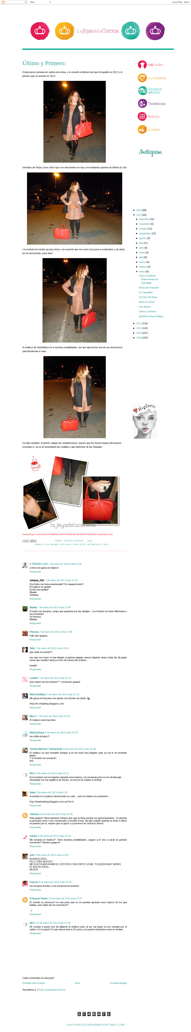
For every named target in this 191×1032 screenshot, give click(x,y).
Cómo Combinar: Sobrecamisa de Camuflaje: (148, 279)
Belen (33, 792)
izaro (32, 855)
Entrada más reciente (33, 983)
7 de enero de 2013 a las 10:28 (65, 564)
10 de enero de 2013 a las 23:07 (65, 898)
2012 (139, 323)
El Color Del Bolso (148, 297)
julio (141, 243)
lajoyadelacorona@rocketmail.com (95, 1025)
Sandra (33, 836)
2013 (139, 215)
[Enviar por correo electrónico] (23, 540)
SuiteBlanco (94, 544)
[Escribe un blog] (26, 540)
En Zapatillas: (146, 292)
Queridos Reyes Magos (151, 316)
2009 (139, 337)
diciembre (144, 219)
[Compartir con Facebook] (32, 540)
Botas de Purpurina (149, 287)
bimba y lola (42, 544)
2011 (139, 328)
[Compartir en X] (29, 540)
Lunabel (34, 678)
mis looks (66, 544)
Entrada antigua (118, 983)
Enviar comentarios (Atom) (51, 990)
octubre (143, 228)
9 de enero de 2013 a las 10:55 (56, 814)
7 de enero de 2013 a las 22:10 (63, 694)
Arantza (34, 882)
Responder (35, 571)
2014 (139, 210)
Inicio (77, 983)
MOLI (32, 773)
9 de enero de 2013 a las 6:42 (52, 792)
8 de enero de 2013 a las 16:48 (79, 749)
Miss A (33, 716)
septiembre (145, 233)
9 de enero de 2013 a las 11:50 (54, 836)
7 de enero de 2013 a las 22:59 (53, 716)
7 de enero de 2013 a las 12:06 (54, 607)
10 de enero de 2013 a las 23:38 (53, 923)
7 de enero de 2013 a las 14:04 (52, 648)
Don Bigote (145, 306)
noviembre (145, 224)
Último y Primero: (148, 311)
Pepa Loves (79, 544)
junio (141, 247)
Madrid (55, 544)
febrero (143, 267)
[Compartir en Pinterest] (35, 540)
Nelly (32, 648)
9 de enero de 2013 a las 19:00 (55, 882)
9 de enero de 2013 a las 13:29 (52, 855)
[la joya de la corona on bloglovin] (145, 438)
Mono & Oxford (147, 302)
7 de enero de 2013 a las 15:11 (55, 678)
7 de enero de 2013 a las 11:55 (61, 580)
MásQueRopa (37, 732)
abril (141, 257)
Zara (105, 544)
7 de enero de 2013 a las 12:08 (56, 632)
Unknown (34, 814)
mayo (142, 252)
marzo (142, 262)
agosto (143, 238)
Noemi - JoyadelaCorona (69, 541)
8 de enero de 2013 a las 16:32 (61, 732)
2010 (139, 333)
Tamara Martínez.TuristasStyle (46, 749)
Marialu (33, 607)
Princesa (34, 632)
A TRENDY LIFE (39, 564)
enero (142, 271)
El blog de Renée (39, 898)
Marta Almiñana (38, 694)
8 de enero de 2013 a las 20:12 (52, 773)
